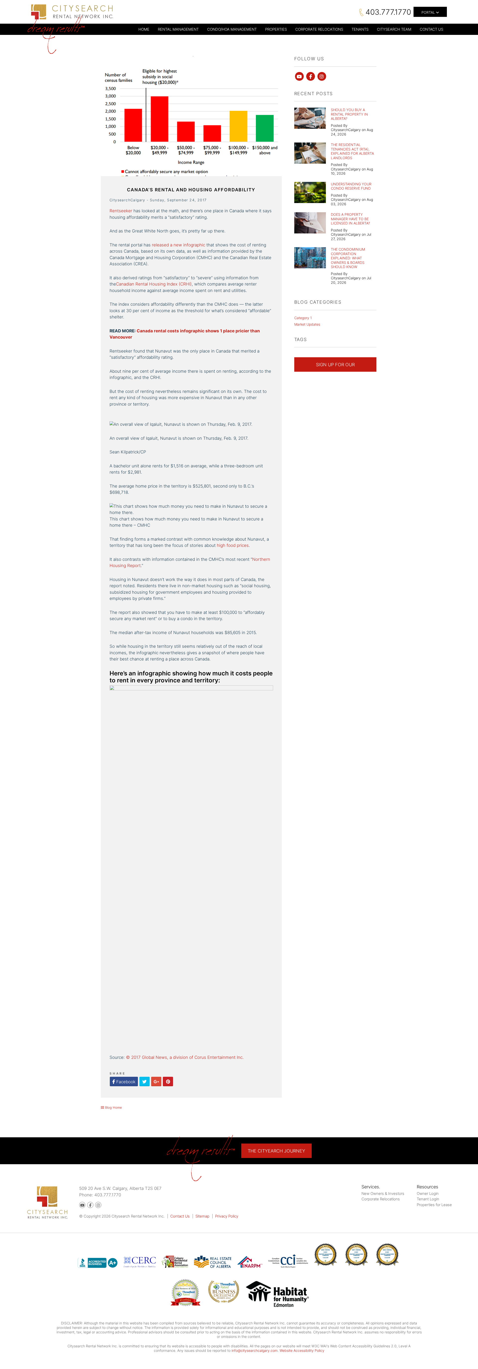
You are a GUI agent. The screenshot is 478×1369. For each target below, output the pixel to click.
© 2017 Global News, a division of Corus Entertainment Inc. (185, 1057)
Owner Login (428, 1193)
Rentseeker (121, 210)
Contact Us (180, 1216)
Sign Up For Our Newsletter (335, 367)
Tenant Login (428, 1199)
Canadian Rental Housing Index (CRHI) (154, 284)
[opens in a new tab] (277, 1295)
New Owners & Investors (382, 1193)
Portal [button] (428, 12)
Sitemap (202, 1216)
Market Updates (307, 324)
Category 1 (303, 318)
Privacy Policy (226, 1216)
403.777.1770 (388, 11)
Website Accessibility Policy (302, 1350)
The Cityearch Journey (276, 1150)
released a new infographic (178, 244)
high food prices (233, 545)
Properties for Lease (434, 1204)
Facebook (125, 1081)
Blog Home (113, 1107)
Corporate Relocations (380, 1199)
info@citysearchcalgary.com (255, 1350)
